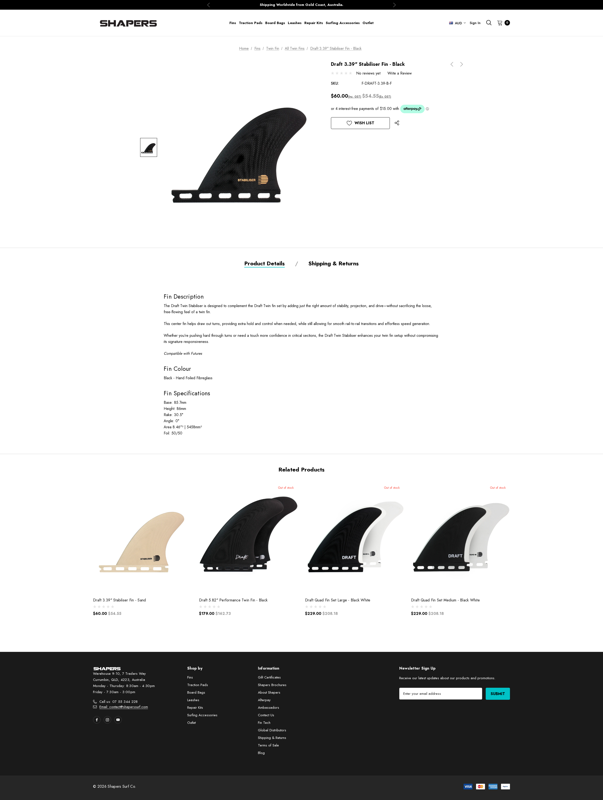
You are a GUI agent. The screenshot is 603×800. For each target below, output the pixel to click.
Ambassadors (268, 707)
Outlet (191, 722)
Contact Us (266, 715)
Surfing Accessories (202, 715)
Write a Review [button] (399, 73)
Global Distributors (272, 730)
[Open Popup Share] (397, 123)
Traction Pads (197, 685)
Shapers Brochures (272, 685)
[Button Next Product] (460, 64)
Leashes (193, 700)
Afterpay (264, 700)
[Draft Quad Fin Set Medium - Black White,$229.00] (460, 537)
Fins (190, 677)
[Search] (488, 22)
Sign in (475, 22)
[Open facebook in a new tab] (97, 720)
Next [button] (394, 4)
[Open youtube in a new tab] (118, 720)
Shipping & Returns (272, 737)
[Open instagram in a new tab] (107, 720)
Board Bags (196, 692)
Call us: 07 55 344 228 (118, 701)
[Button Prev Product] (454, 64)
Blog (261, 752)
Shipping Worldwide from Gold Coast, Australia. (301, 4)
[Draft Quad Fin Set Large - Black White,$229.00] (354, 537)
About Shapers (269, 692)
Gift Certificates (269, 677)
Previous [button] (208, 4)
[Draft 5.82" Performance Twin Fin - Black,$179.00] (248, 537)
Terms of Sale (268, 745)
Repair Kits (195, 707)
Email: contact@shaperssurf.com (123, 706)
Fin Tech (264, 722)
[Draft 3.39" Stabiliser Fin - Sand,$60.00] (142, 537)
